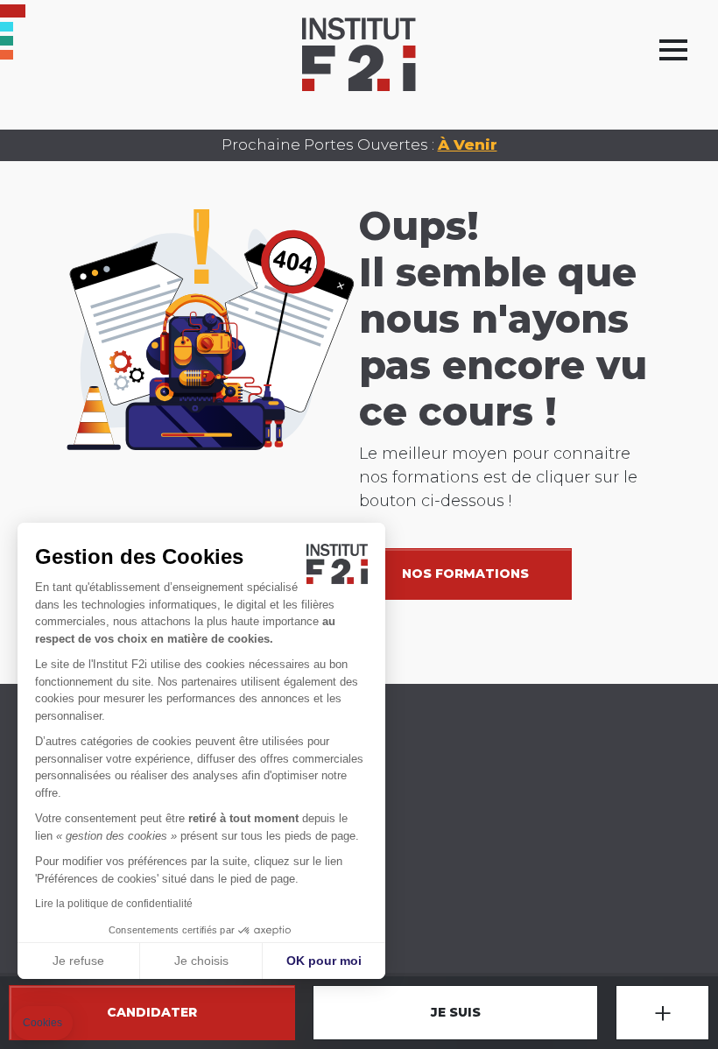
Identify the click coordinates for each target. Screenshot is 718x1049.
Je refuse (78, 961)
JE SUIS (456, 1012)
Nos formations (465, 573)
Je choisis (201, 961)
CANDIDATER (152, 1012)
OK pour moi (324, 961)
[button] (42, 1023)
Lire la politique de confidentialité (114, 904)
